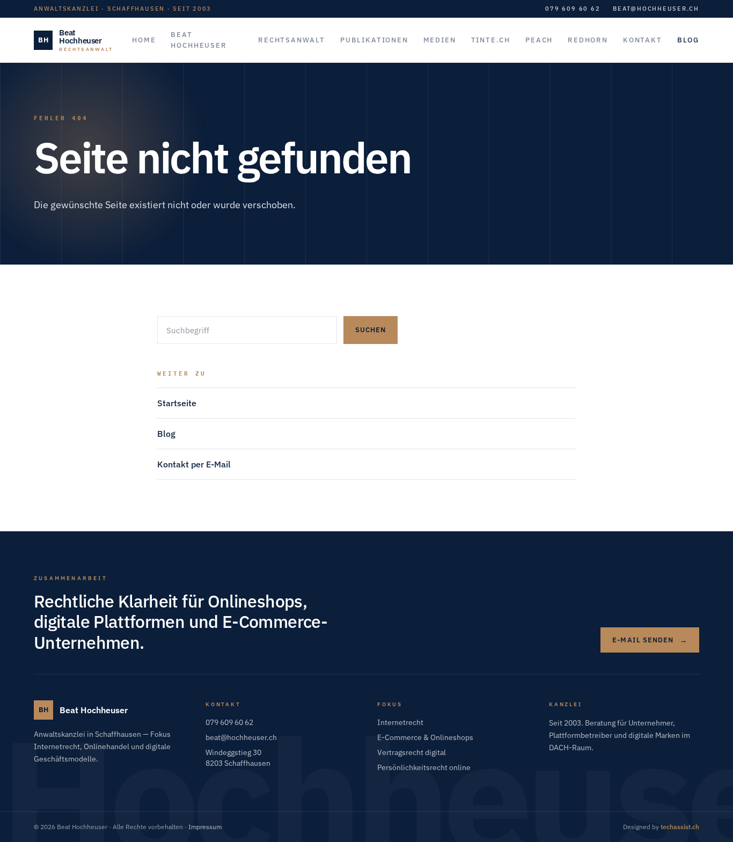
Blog (166, 433)
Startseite (176, 403)
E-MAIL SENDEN (649, 640)
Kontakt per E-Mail (194, 464)
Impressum (205, 827)
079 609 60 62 (572, 8)
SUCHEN (370, 329)
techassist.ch (680, 827)
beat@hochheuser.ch (656, 8)
